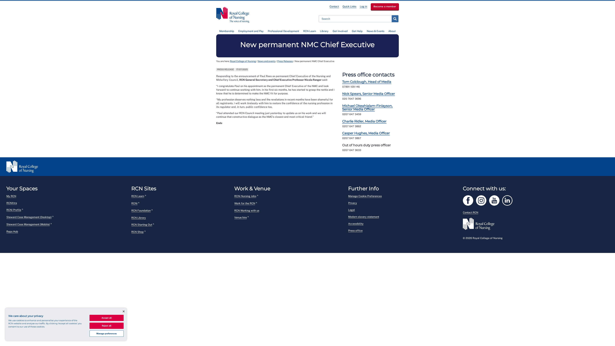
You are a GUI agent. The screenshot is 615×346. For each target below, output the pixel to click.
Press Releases (285, 61)
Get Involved (340, 31)
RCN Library (138, 217)
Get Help (357, 31)
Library (324, 31)
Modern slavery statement (363, 216)
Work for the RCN (244, 203)
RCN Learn (309, 31)
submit (394, 18)
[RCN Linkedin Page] (508, 199)
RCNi (134, 203)
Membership (226, 31)
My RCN (11, 196)
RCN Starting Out (141, 224)
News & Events (375, 31)
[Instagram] (482, 199)
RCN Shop (137, 231)
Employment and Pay (251, 31)
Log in (363, 6)
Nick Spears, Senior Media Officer (368, 94)
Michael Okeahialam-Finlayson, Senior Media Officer (367, 107)
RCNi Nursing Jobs (245, 196)
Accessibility (356, 223)
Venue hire (240, 217)
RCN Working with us (246, 210)
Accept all (107, 318)
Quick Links (349, 6)
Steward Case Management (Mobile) (28, 224)
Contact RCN (470, 212)
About (392, 31)
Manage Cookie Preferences (365, 196)
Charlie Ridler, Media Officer (364, 121)
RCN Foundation (141, 210)
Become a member (384, 6)
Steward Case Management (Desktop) (29, 217)
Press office (355, 230)
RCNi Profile (13, 209)
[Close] (124, 311)
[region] (66, 324)
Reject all (106, 326)
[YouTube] (495, 199)
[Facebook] (469, 199)
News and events (266, 61)
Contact (334, 6)
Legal (351, 209)
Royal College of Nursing (243, 61)
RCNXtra (11, 203)
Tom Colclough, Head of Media (366, 82)
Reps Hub (12, 231)
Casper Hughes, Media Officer (366, 133)
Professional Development (283, 31)
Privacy (352, 203)
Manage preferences (106, 333)
